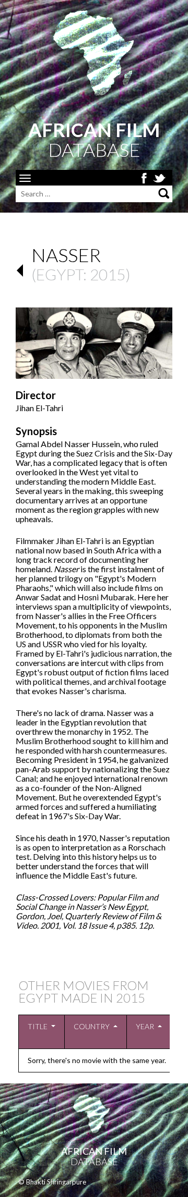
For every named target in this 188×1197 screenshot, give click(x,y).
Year (145, 1026)
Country (92, 1026)
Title (38, 1026)
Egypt (59, 274)
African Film (94, 1151)
